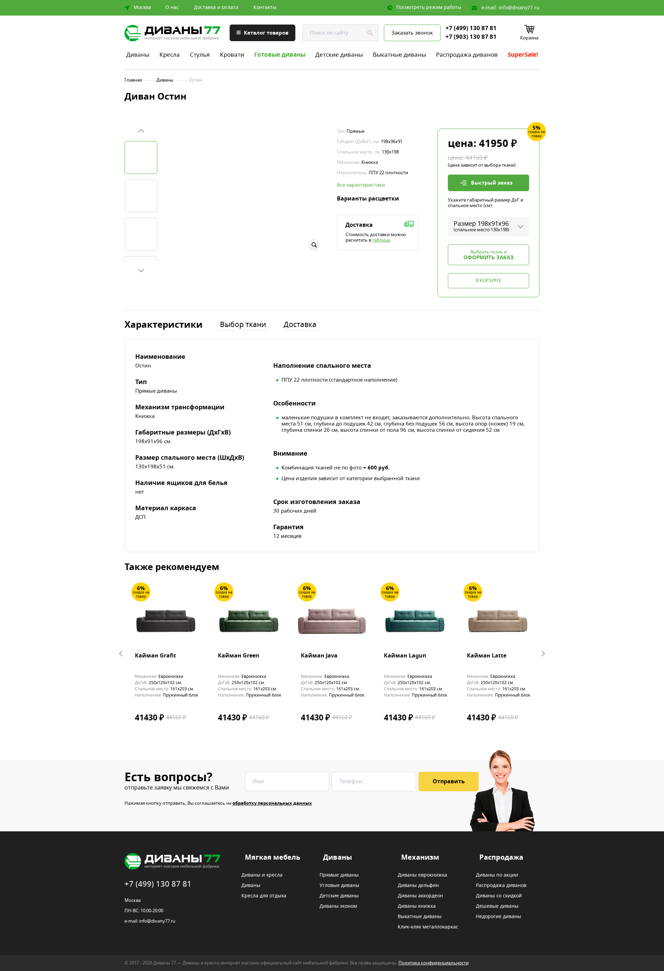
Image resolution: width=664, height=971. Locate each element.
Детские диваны (339, 54)
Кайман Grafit (155, 656)
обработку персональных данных (272, 803)
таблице (381, 240)
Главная (133, 80)
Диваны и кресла (262, 875)
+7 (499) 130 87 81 (471, 28)
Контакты (264, 7)
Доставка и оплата (216, 7)
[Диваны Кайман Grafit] (166, 620)
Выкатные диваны (399, 54)
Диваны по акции (497, 875)
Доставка (300, 325)
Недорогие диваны (498, 917)
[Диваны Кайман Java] (332, 620)
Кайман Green (238, 656)
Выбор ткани (243, 325)
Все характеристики (361, 185)
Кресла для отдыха (263, 896)
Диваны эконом (338, 906)
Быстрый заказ (492, 183)
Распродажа (501, 857)
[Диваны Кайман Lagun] (415, 620)
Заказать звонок (412, 33)
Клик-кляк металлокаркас (428, 927)
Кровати (232, 54)
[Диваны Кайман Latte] (498, 620)
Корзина (529, 38)
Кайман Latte (486, 656)
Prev (141, 131)
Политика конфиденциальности (433, 963)
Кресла (169, 54)
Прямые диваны (339, 875)
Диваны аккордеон (420, 896)
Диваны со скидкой (499, 896)
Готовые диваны (279, 54)
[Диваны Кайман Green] (249, 620)
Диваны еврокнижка (422, 875)
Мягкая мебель (272, 857)
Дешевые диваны (497, 906)
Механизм (420, 857)
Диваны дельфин (418, 886)
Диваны (137, 54)
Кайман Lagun (405, 656)
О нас (172, 7)
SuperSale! (523, 54)
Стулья (200, 54)
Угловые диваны (339, 886)
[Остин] (140, 157)
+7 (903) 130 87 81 (471, 37)
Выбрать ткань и (488, 255)
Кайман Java (319, 656)
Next (141, 270)
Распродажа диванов (467, 54)
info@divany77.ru (519, 7)
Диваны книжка (417, 906)
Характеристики (163, 325)
